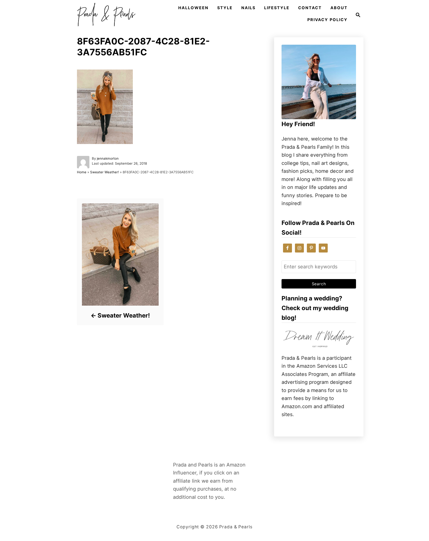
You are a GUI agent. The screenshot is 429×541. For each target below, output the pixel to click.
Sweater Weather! (104, 172)
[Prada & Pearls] (105, 14)
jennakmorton (108, 158)
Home (81, 172)
